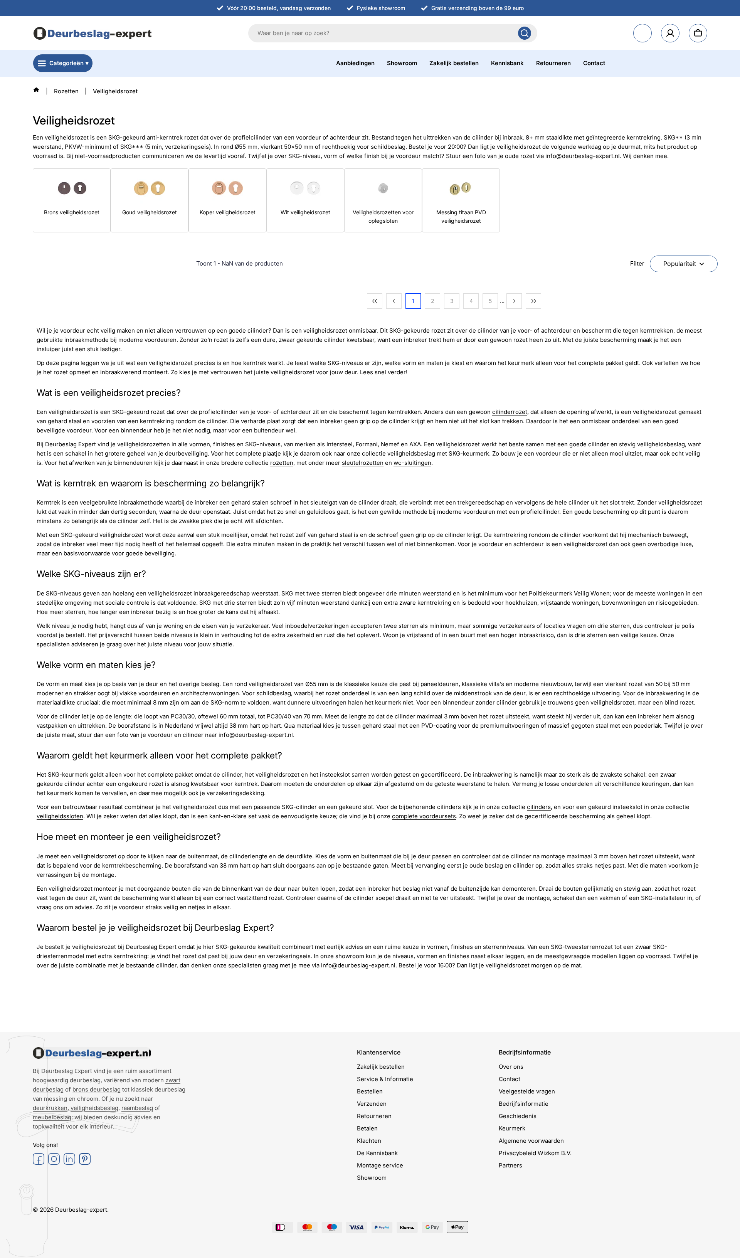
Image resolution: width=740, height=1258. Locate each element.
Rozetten (66, 91)
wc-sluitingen (412, 462)
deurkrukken (50, 1108)
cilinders (539, 807)
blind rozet (679, 702)
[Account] (670, 33)
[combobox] (392, 33)
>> (533, 301)
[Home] (36, 89)
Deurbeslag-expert (81, 1209)
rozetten (281, 462)
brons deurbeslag (96, 1089)
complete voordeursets (424, 816)
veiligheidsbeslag (411, 453)
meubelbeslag (52, 1117)
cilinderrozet (509, 411)
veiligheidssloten (60, 816)
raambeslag (137, 1108)
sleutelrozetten (362, 462)
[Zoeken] (524, 33)
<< (374, 301)
